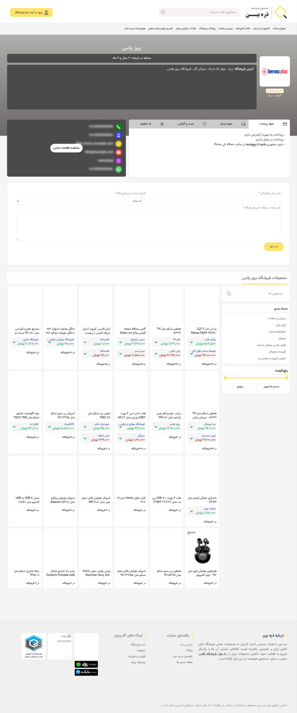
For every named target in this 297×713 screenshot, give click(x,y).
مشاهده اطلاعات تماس (66, 148)
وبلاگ (189, 650)
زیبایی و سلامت (225, 28)
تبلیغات (141, 650)
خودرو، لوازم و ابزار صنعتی (160, 28)
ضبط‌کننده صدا (277, 332)
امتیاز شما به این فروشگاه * (130, 193)
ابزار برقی (281, 325)
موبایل (282, 338)
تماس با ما (186, 645)
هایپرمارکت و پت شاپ (134, 28)
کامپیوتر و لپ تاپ (261, 28)
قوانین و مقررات (136, 656)
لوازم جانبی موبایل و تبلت (271, 345)
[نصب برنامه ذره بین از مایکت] (86, 672)
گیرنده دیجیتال (277, 352)
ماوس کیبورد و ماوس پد (272, 358)
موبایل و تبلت (279, 28)
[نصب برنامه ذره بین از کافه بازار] (86, 664)
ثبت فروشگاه (138, 645)
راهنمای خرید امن (183, 656)
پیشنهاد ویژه (138, 662)
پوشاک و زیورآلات (207, 28)
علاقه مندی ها (185, 662)
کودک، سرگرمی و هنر (186, 28)
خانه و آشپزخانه (243, 28)
